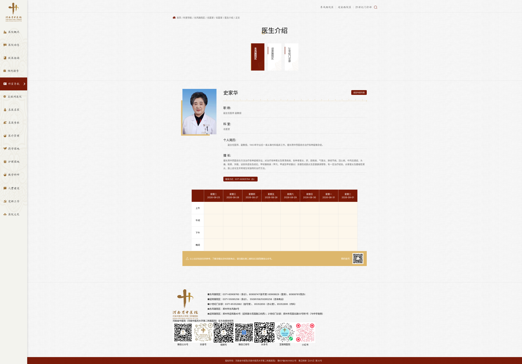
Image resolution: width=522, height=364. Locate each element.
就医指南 (13, 58)
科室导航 (13, 83)
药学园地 (13, 148)
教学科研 (13, 174)
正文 (237, 17)
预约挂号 (13, 70)
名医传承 (13, 122)
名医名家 (13, 109)
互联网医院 (14, 96)
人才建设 (13, 188)
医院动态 (13, 44)
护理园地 (13, 161)
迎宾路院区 (344, 7)
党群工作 (13, 201)
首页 (179, 17)
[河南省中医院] (13, 12)
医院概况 (13, 32)
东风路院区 (327, 7)
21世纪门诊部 (363, 7)
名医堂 (210, 17)
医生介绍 (229, 17)
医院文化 (13, 214)
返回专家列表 (359, 92)
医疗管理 (13, 135)
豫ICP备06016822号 (286, 360)
